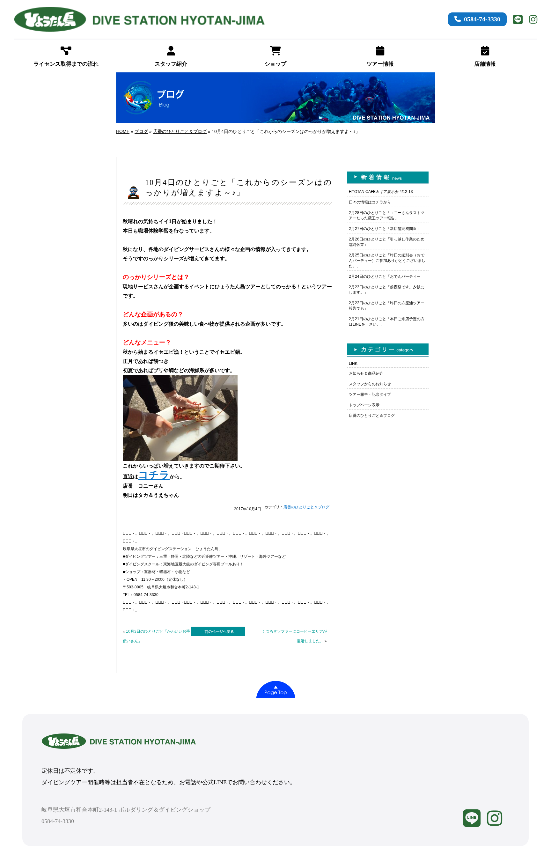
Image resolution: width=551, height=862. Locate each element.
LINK (353, 363)
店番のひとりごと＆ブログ (180, 131)
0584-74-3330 (482, 19)
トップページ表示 (364, 405)
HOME (122, 131)
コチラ (154, 475)
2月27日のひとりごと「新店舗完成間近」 (385, 228)
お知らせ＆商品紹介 (366, 373)
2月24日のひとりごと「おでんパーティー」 (386, 276)
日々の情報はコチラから (370, 202)
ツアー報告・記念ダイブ (370, 394)
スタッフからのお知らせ (370, 384)
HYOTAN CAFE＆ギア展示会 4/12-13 (381, 191)
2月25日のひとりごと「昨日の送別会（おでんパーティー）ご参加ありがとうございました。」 (387, 260)
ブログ (141, 131)
